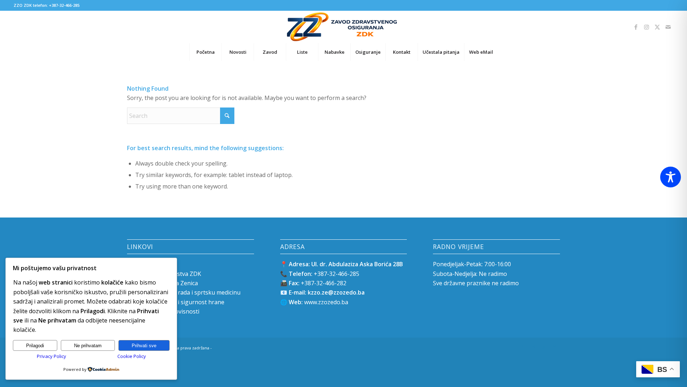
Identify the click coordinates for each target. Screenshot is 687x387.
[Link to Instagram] (646, 27)
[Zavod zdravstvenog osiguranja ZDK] (343, 27)
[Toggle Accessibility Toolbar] (670, 177)
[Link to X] (657, 27)
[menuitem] (205, 52)
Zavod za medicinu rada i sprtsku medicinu (183, 292)
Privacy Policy (51, 356)
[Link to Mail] (668, 27)
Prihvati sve (144, 345)
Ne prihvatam (88, 345)
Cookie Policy (131, 356)
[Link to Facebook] (635, 27)
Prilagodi (35, 345)
